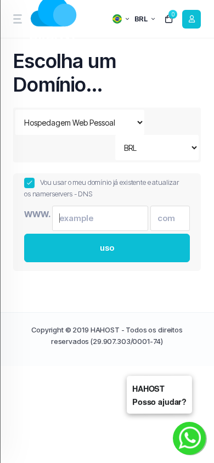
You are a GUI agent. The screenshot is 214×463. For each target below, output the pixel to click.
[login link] (191, 19)
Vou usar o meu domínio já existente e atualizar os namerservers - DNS (101, 188)
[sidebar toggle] (17, 19)
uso (107, 247)
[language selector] (120, 19)
